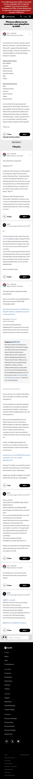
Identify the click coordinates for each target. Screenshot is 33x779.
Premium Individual (10, 718)
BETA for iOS (10, 623)
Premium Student (10, 730)
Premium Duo (8, 722)
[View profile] (4, 34)
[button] (29, 34)
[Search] (21, 17)
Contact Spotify (9, 709)
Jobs (6, 660)
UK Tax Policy (7, 772)
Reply (25, 134)
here (24, 541)
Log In (25, 17)
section (5, 239)
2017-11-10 (16, 342)
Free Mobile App (9, 706)
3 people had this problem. (11, 137)
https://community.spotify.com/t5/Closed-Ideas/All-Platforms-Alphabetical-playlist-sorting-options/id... (16, 311)
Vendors (7, 689)
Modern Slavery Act (8, 769)
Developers (8, 677)
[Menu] (29, 16)
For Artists (7, 673)
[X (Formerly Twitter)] (12, 741)
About (6, 656)
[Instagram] (6, 741)
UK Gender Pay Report (9, 775)
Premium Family (9, 726)
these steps (21, 10)
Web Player (8, 702)
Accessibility (14, 766)
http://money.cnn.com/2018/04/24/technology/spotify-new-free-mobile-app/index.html (16, 457)
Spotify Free (8, 734)
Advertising (8, 681)
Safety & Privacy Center (9, 758)
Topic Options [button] (16, 142)
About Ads (6, 766)
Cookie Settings (8, 763)
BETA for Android (20, 623)
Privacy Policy (7, 760)
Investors (7, 685)
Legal (5, 755)
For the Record (9, 664)
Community (10, 16)
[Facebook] (18, 741)
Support (7, 698)
